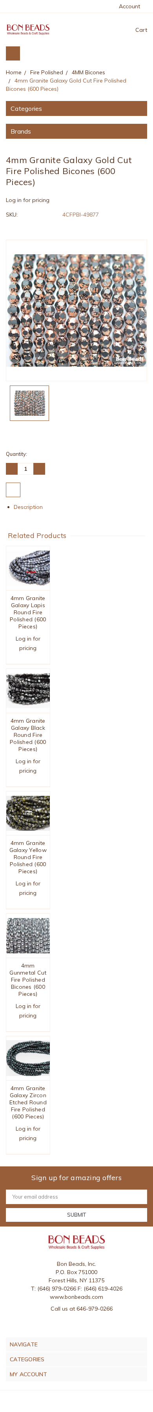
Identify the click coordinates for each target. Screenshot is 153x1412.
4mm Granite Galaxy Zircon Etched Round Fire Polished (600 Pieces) (28, 1102)
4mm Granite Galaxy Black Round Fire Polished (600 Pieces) (28, 735)
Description (29, 506)
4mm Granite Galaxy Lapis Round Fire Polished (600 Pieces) (28, 612)
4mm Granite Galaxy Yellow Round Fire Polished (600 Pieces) (28, 857)
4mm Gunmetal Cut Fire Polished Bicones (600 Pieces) (27, 979)
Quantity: (16, 454)
